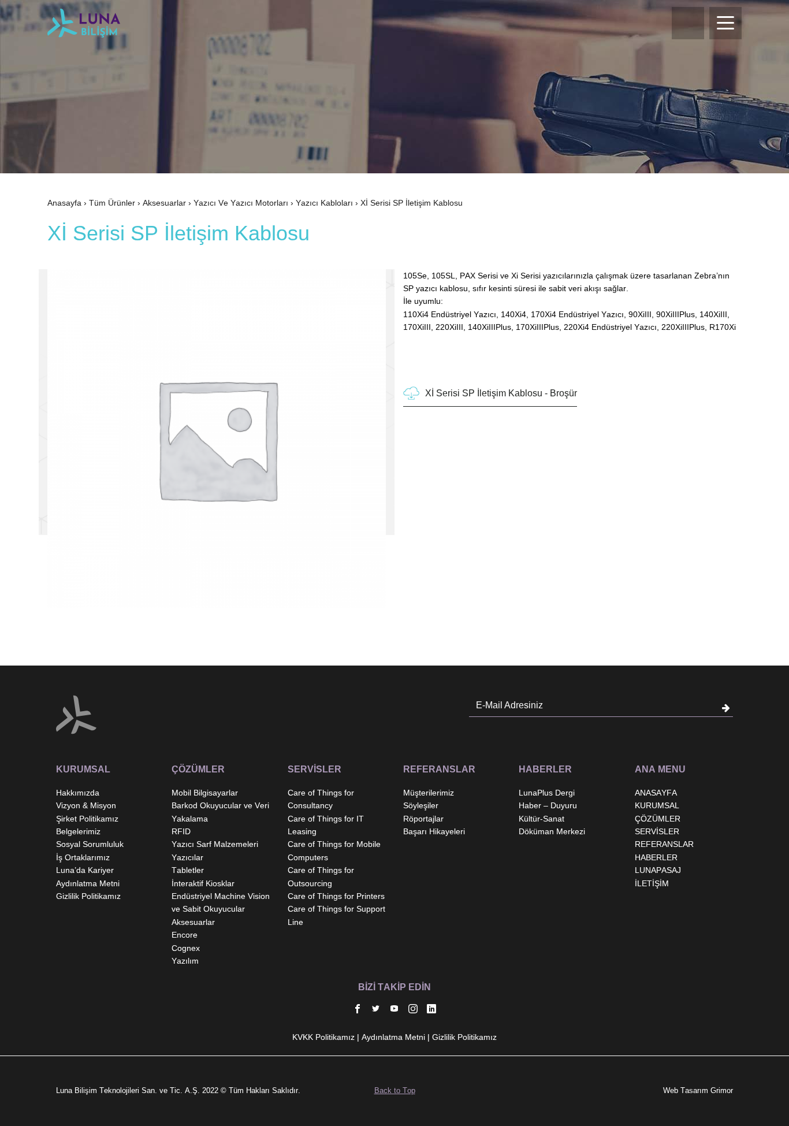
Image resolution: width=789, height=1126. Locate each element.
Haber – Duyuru (548, 805)
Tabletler (188, 870)
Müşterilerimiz (428, 792)
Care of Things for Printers (336, 896)
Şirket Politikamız (87, 818)
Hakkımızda (77, 792)
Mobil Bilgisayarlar (205, 792)
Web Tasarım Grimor (698, 1090)
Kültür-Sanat (541, 818)
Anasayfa (64, 202)
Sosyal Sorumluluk (90, 844)
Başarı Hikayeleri (434, 831)
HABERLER (656, 857)
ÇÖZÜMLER (657, 818)
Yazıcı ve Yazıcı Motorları (240, 202)
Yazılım (185, 960)
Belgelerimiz (78, 831)
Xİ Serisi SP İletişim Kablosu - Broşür (501, 393)
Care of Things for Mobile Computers (334, 850)
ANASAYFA (656, 792)
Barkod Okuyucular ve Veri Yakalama (220, 812)
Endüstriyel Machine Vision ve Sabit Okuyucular (221, 902)
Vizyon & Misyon (86, 805)
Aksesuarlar (164, 202)
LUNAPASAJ (658, 870)
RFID (181, 831)
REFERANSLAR (664, 844)
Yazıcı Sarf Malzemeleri (215, 844)
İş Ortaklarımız (83, 857)
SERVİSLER (657, 831)
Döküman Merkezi (552, 831)
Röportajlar (423, 818)
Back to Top (394, 1090)
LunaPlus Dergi (547, 792)
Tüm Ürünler (112, 202)
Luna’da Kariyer (85, 870)
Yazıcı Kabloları (324, 202)
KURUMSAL (657, 805)
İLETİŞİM (652, 883)
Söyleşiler (420, 805)
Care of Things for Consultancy (321, 799)
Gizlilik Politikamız (88, 896)
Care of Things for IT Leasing (326, 825)
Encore (185, 934)
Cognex (186, 948)
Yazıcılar (187, 857)
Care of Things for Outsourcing (321, 876)
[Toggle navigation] (725, 23)
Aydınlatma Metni (88, 883)
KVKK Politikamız (323, 1037)
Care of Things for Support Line (336, 915)
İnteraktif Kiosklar (203, 883)
